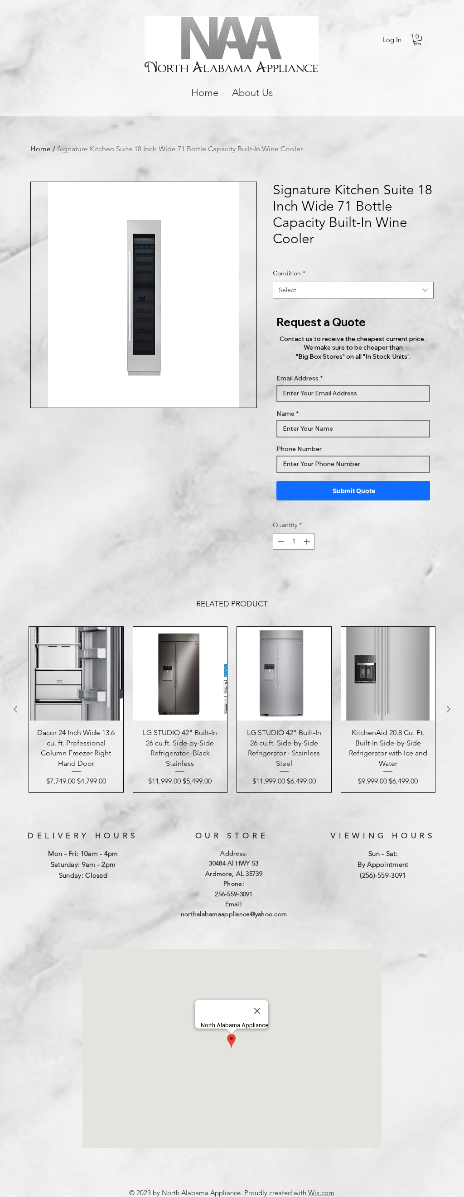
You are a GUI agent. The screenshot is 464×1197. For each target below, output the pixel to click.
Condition (289, 273)
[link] (417, 39)
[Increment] (307, 541)
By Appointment (383, 864)
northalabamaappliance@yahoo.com (234, 914)
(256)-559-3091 (383, 875)
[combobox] (353, 290)
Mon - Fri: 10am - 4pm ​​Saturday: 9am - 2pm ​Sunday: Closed (83, 864)
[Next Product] (448, 709)
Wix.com (321, 1192)
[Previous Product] (15, 709)
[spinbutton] (293, 541)
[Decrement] (279, 541)
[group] (232, 709)
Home (40, 148)
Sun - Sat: (383, 853)
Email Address (297, 378)
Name (285, 413)
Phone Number (299, 449)
